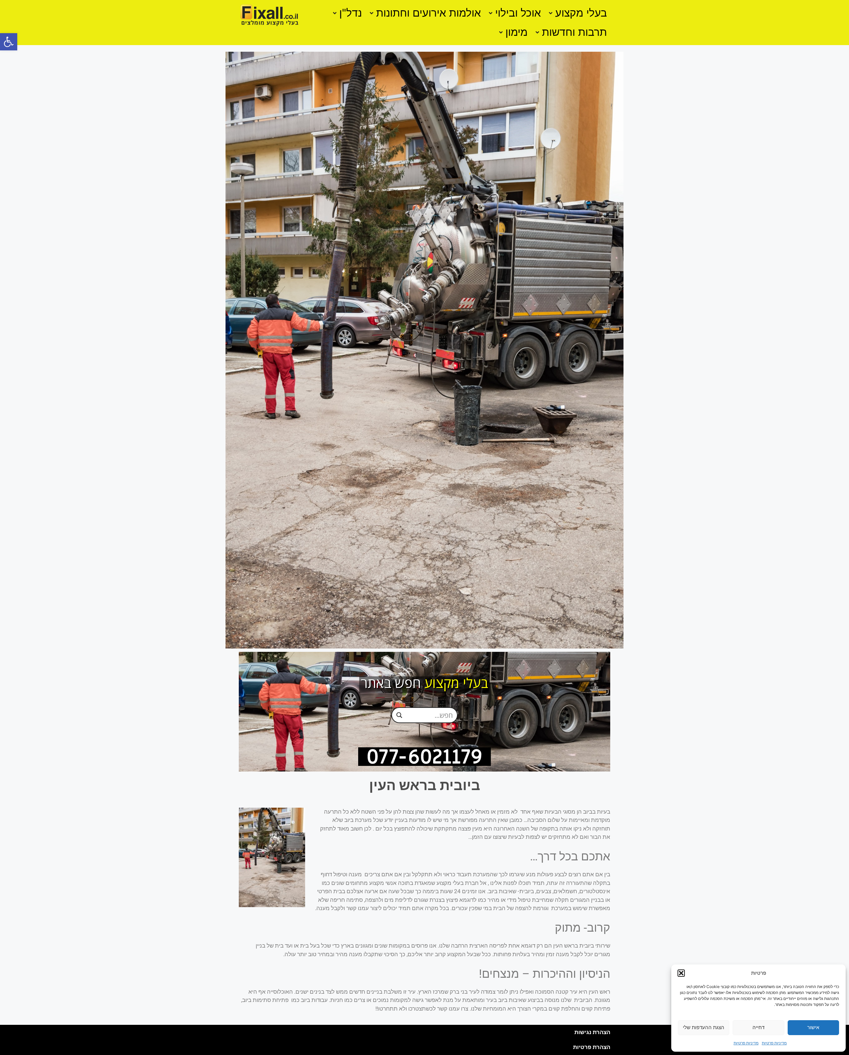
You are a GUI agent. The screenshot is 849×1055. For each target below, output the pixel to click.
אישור (813, 1027)
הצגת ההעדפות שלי (703, 1027)
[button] (8, 41)
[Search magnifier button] (399, 715)
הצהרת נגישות (592, 1032)
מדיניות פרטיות (774, 1042)
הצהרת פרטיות (591, 1047)
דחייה (758, 1027)
